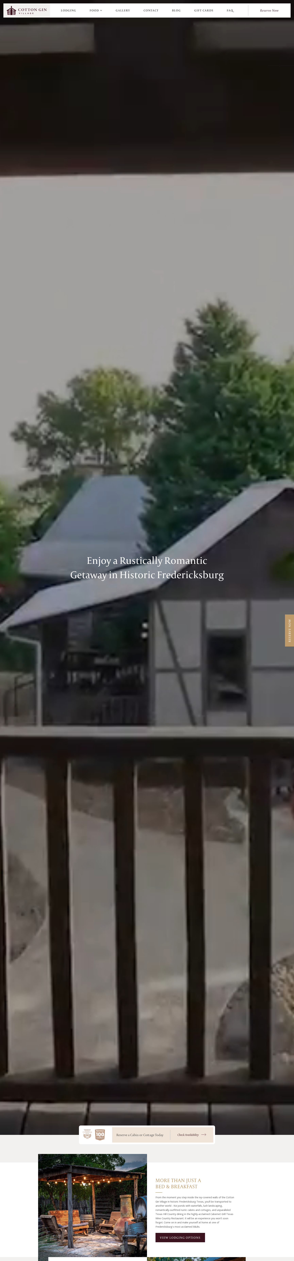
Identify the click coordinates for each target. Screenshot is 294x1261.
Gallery (123, 10)
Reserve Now (269, 10)
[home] (26, 10)
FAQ (230, 10)
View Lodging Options (180, 1238)
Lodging (68, 10)
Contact (151, 10)
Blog (176, 10)
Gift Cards (204, 10)
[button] (96, 10)
